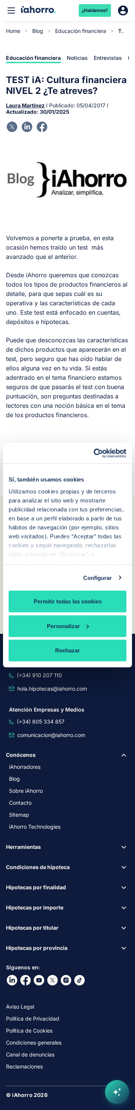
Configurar (97, 577)
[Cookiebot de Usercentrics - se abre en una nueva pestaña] (95, 453)
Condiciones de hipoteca (38, 867)
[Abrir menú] (11, 10)
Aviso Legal (20, 1006)
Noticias (77, 58)
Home (13, 31)
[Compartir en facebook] (42, 127)
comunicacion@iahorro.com (51, 735)
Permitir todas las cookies (68, 601)
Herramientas (23, 847)
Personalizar (63, 626)
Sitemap (19, 814)
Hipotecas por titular (32, 927)
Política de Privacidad (32, 1018)
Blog (37, 31)
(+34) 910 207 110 (39, 675)
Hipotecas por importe (34, 907)
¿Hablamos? (95, 10)
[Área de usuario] (123, 10)
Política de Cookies (29, 1030)
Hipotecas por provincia (37, 948)
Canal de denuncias (30, 1054)
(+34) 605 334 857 (40, 721)
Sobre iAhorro (26, 791)
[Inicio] (38, 10)
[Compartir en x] (12, 127)
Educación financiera (80, 31)
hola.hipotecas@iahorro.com (52, 688)
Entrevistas (108, 58)
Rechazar (67, 650)
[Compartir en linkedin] (27, 127)
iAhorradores (24, 767)
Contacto (20, 802)
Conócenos (21, 755)
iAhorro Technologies (34, 826)
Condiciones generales (34, 1042)
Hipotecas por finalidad (36, 887)
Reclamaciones (24, 1066)
